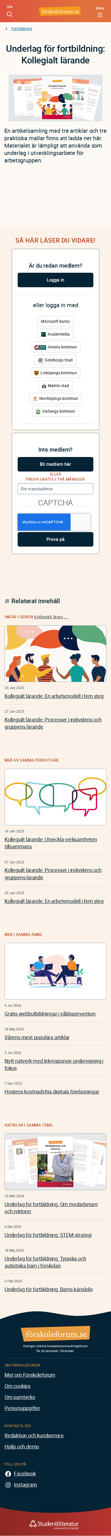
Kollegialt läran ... (51, 616)
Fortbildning (21, 28)
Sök (10, 6)
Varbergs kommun (58, 411)
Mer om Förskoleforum (30, 1374)
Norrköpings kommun (58, 398)
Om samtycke (20, 1397)
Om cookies (17, 1385)
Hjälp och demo (22, 1446)
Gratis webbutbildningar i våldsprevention (50, 1013)
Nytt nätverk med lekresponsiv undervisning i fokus (54, 1064)
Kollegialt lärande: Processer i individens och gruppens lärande (53, 723)
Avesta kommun (62, 347)
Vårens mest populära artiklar (37, 1037)
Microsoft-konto (55, 321)
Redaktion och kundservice (34, 1435)
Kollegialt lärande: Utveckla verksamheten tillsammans (51, 843)
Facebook (25, 1473)
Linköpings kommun (58, 372)
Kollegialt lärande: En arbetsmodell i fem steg (54, 695)
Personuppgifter (22, 1408)
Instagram (25, 1484)
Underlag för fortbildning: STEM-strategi (48, 1234)
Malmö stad (58, 385)
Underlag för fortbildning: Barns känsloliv (49, 1289)
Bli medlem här (55, 464)
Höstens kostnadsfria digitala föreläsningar (52, 1091)
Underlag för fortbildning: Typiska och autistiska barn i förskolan (45, 1262)
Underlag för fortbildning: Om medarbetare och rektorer (51, 1208)
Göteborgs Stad (58, 360)
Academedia (58, 334)
